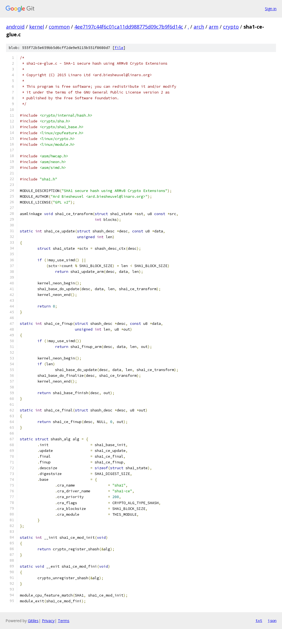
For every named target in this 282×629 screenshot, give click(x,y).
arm (213, 26)
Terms (63, 620)
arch (199, 26)
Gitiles (33, 620)
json (272, 620)
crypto (231, 26)
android (15, 26)
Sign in (270, 8)
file (119, 47)
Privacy (48, 620)
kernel (36, 26)
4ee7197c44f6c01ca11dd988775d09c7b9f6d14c (128, 26)
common (59, 26)
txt (259, 620)
